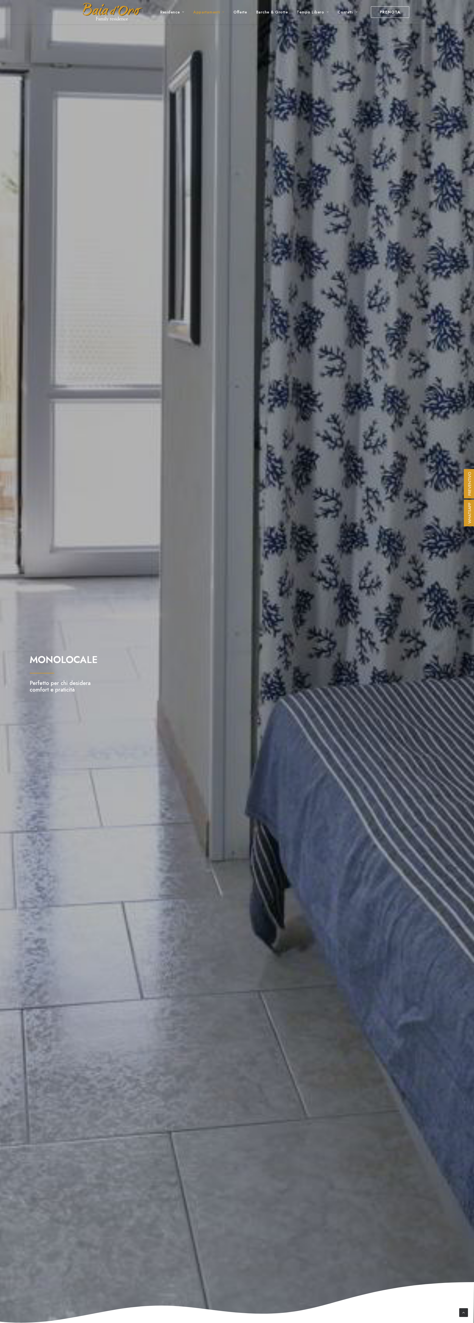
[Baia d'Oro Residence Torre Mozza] (112, 12)
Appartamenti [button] (206, 12)
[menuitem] (172, 12)
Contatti (345, 12)
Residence (170, 12)
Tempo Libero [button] (310, 12)
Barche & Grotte (272, 12)
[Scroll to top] (463, 1312)
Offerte (240, 12)
